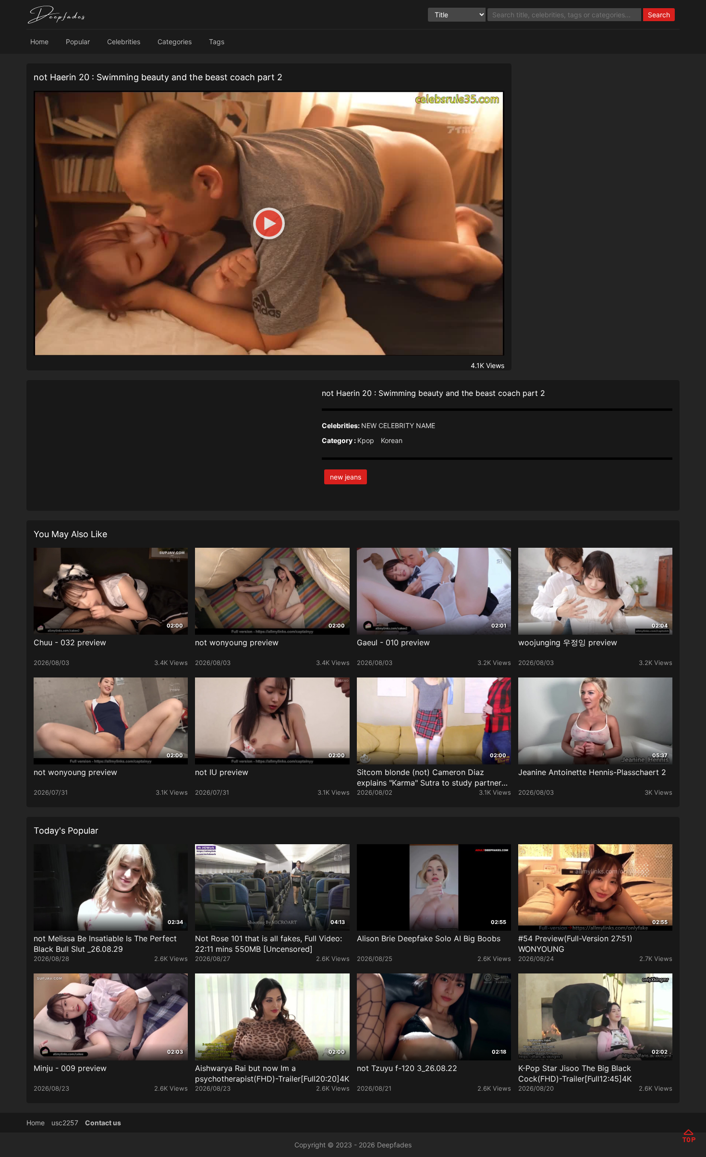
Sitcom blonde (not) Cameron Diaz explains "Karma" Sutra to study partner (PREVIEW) (429, 777)
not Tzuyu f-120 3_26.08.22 (407, 1068)
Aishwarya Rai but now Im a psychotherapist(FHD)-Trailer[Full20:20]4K (272, 1073)
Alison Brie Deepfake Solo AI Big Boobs (428, 938)
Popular (78, 41)
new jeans (345, 477)
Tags (216, 41)
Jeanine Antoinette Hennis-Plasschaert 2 (592, 772)
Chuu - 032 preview (70, 642)
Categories (175, 41)
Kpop (365, 440)
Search (659, 15)
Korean (391, 440)
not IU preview (221, 772)
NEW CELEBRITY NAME (398, 425)
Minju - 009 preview (70, 1068)
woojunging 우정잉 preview (567, 642)
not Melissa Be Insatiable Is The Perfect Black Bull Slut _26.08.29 (105, 944)
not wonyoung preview (237, 642)
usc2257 (64, 1123)
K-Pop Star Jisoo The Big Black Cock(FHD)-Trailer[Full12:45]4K (575, 1073)
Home (39, 41)
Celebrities (123, 41)
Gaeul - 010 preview (393, 642)
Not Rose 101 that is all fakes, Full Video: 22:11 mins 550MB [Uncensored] (268, 944)
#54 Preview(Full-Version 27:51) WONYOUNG (575, 944)
